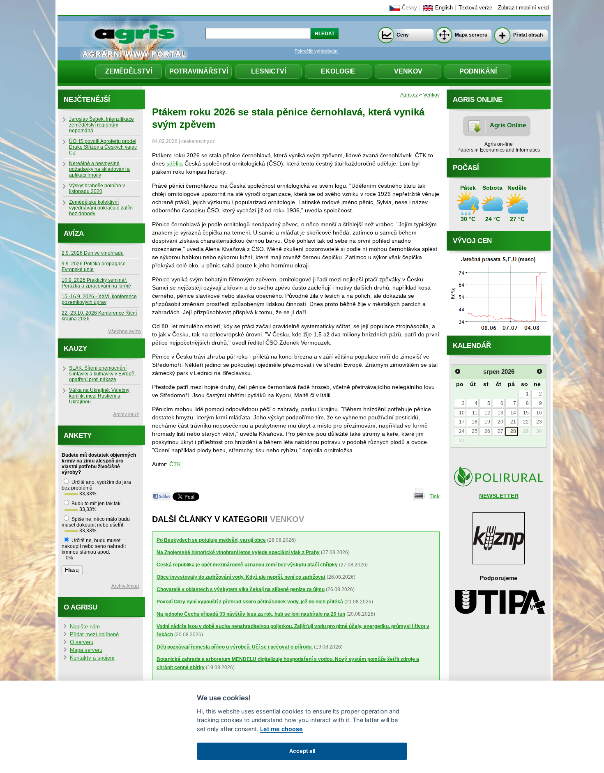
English (444, 8)
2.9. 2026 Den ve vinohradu (93, 253)
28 (513, 431)
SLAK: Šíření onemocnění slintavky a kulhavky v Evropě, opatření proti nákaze (102, 373)
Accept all (302, 751)
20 (500, 422)
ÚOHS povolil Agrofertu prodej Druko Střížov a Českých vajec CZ (103, 147)
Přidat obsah (528, 35)
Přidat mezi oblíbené (94, 634)
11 (474, 413)
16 (539, 413)
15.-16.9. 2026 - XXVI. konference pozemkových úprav (99, 299)
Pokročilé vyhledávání (317, 50)
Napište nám (85, 627)
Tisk (434, 496)
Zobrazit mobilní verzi (523, 8)
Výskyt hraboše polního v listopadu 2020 (97, 188)
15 (526, 413)
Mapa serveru (471, 35)
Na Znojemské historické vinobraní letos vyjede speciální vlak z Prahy (238, 552)
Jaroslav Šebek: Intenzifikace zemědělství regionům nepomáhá (101, 124)
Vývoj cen (472, 241)
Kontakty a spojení (92, 658)
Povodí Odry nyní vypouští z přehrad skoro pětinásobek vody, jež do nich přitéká (250, 602)
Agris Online (508, 125)
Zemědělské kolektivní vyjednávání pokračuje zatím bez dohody (101, 207)
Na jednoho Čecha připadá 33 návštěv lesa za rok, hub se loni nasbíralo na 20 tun (251, 614)
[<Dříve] (457, 371)
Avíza (74, 233)
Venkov (408, 71)
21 (513, 422)
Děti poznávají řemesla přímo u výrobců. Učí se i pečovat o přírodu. (235, 647)
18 (474, 422)
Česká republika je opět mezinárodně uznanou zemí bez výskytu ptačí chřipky (247, 565)
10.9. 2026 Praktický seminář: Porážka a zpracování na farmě (96, 283)
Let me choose (281, 728)
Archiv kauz (126, 414)
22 (526, 422)
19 (487, 422)
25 (474, 431)
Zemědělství (128, 71)
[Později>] (539, 371)
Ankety (78, 435)
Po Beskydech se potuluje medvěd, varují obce (211, 540)
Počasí (466, 168)
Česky (409, 8)
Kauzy (75, 348)
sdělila (174, 163)
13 (500, 413)
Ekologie (338, 71)
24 (462, 431)
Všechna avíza (124, 331)
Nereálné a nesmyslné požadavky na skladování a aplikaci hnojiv (99, 169)
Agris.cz (409, 95)
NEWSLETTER (499, 495)
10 (462, 413)
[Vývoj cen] (499, 333)
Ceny (403, 35)
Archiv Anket (125, 586)
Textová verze (475, 8)
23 (539, 422)
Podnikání (478, 71)
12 (487, 413)
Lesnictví (268, 71)
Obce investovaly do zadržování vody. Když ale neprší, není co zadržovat (241, 577)
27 (500, 431)
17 (462, 422)
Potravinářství (198, 71)
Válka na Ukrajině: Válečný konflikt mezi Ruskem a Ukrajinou (99, 396)
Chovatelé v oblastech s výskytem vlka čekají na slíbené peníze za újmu (241, 589)
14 (513, 413)
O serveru (81, 642)
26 (487, 431)
